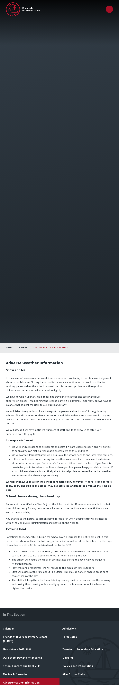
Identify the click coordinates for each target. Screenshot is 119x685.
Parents (23, 347)
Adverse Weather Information (50, 347)
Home (9, 347)
